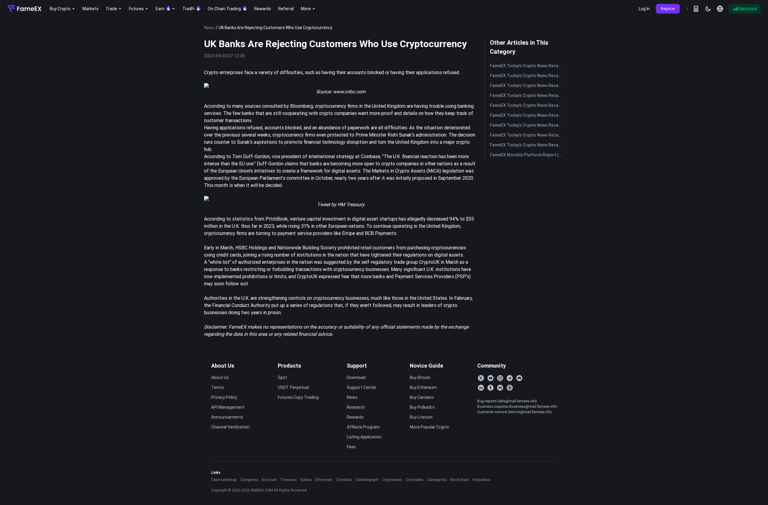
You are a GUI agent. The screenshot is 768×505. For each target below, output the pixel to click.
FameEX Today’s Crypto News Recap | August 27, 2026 (527, 75)
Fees (351, 446)
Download (356, 377)
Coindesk (344, 479)
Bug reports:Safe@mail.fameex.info (507, 401)
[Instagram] (500, 378)
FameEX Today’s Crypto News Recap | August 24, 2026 (527, 105)
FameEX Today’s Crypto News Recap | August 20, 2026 (527, 125)
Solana (306, 479)
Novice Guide (426, 365)
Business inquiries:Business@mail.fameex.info (517, 406)
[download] (696, 8)
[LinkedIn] (480, 387)
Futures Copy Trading (298, 397)
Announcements (227, 417)
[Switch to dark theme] (708, 8)
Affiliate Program (363, 427)
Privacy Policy (224, 397)
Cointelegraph (367, 479)
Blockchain (459, 479)
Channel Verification (230, 427)
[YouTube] (490, 378)
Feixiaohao (481, 479)
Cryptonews (392, 479)
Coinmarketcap (224, 479)
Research (356, 407)
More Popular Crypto (429, 427)
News (209, 27)
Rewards (355, 417)
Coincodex (414, 479)
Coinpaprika (437, 479)
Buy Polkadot (422, 407)
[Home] (24, 8)
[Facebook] (490, 387)
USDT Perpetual (293, 387)
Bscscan (269, 479)
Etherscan (323, 479)
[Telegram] (509, 378)
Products (289, 365)
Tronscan (288, 479)
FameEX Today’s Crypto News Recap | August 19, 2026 (527, 135)
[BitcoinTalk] (509, 387)
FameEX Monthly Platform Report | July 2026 (527, 155)
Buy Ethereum (423, 387)
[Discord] (519, 378)
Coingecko (249, 479)
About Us (222, 365)
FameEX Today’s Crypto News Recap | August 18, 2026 (527, 145)
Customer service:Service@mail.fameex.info (514, 412)
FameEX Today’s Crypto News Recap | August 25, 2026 (527, 95)
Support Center (361, 387)
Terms (217, 387)
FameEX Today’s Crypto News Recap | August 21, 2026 (527, 115)
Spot (282, 377)
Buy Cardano (422, 397)
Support (357, 365)
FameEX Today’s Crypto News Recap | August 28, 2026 (527, 65)
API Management (227, 407)
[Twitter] (480, 378)
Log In (644, 8)
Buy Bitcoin (420, 377)
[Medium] (500, 387)
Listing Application (364, 437)
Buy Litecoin (421, 417)
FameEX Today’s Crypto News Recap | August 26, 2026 (527, 85)
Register (668, 8)
